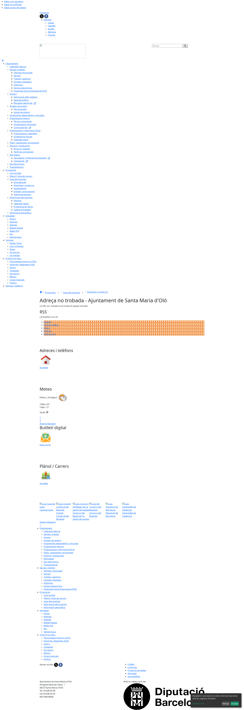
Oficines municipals (53, 571)
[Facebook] (46, 16)
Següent (52, 423)
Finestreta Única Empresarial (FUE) (60, 589)
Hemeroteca (50, 631)
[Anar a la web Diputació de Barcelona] (164, 696)
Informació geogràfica (54, 607)
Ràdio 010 (48, 625)
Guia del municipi (71, 292)
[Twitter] (42, 16)
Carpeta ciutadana (52, 580)
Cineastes (48, 647)
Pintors (47, 659)
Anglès (51, 29)
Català (51, 22)
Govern (47, 537)
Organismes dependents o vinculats (61, 543)
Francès (51, 35)
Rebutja (225, 703)
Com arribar (49, 595)
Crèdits (131, 664)
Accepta (234, 703)
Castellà (51, 25)
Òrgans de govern (52, 540)
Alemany (52, 32)
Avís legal (132, 673)
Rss (45, 628)
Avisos (47, 328)
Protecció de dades (137, 670)
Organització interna (54, 546)
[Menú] (3, 60)
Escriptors (49, 650)
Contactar (44, 12)
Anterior (44, 423)
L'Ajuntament (46, 528)
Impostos (48, 583)
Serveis (47, 574)
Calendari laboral (52, 531)
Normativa (49, 558)
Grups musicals (51, 656)
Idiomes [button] (47, 19)
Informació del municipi (55, 604)
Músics (47, 653)
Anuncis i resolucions (54, 555)
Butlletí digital (50, 622)
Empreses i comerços (97, 292)
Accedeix (44, 367)
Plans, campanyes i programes (58, 552)
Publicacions (50, 334)
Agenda (47, 322)
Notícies (47, 331)
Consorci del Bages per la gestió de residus (81, 516)
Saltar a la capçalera (13, 1)
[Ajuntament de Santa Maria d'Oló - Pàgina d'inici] (62, 50)
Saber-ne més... (199, 703)
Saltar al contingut (13, 4)
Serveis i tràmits (51, 534)
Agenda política (51, 325)
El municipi (50, 292)
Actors (47, 644)
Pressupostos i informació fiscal (59, 549)
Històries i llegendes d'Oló (56, 641)
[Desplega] (58, 292)
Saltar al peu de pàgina (15, 7)
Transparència (50, 564)
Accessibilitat (134, 676)
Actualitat (44, 610)
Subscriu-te (45, 445)
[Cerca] (185, 46)
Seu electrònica (51, 561)
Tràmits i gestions (52, 577)
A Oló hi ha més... (48, 634)
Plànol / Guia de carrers (55, 598)
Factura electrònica (53, 586)
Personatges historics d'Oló (57, 638)
